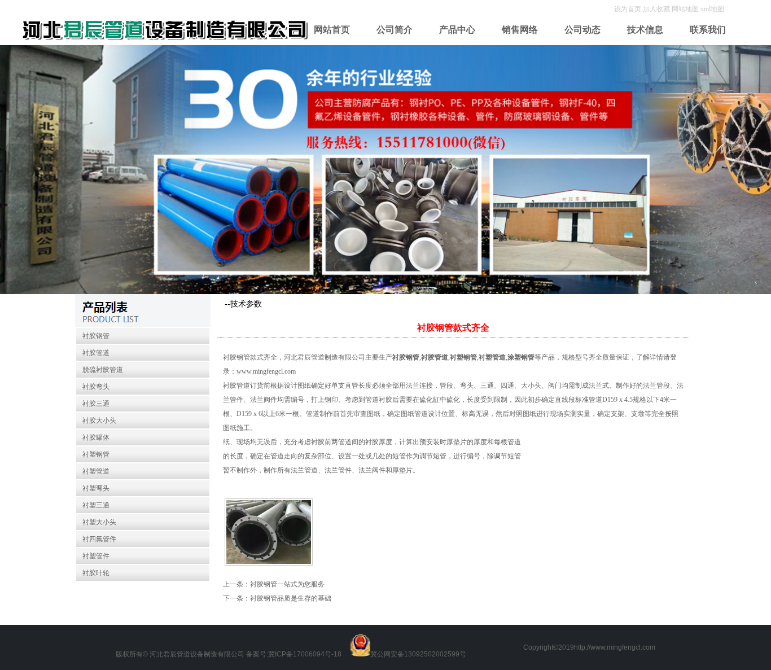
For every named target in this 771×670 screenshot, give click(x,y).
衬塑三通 (95, 505)
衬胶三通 (95, 404)
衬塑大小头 (99, 522)
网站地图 (685, 9)
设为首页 (628, 9)
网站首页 (332, 29)
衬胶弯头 (95, 387)
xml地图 (712, 9)
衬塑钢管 (95, 454)
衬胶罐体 (95, 437)
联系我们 (708, 29)
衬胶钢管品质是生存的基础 (290, 598)
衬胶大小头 (99, 420)
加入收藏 (657, 9)
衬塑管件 (95, 556)
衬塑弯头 (95, 488)
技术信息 (645, 29)
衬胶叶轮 (95, 573)
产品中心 (457, 29)
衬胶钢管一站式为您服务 (287, 584)
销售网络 (520, 29)
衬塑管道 (95, 471)
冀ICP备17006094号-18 (304, 654)
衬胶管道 (95, 353)
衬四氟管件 (99, 539)
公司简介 (394, 29)
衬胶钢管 (95, 336)
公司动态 (582, 29)
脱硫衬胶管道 (102, 370)
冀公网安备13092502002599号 (418, 654)
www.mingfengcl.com (266, 371)
